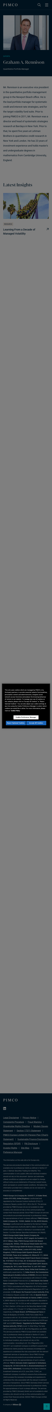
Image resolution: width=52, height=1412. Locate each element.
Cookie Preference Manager (26, 717)
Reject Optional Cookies (16, 723)
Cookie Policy (15, 711)
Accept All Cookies (36, 723)
